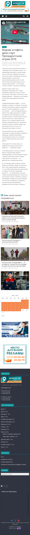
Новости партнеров (6, 422)
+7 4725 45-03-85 (5, 392)
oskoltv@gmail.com (6, 387)
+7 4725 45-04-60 (5, 400)
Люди (2, 416)
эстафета (17, 65)
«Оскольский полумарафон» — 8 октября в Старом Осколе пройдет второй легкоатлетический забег (14, 264)
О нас (2, 457)
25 (7, 310)
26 (11, 310)
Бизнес (3, 411)
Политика (3, 429)
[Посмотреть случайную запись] (27, 16)
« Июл (3, 315)
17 (3, 308)
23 (26, 308)
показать (15, 63)
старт (9, 65)
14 (19, 305)
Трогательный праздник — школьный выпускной (12, 241)
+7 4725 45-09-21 (5, 393)
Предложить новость (7, 459)
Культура (3, 414)
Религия (3, 442)
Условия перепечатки (7, 462)
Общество (4, 424)
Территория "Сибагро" (8, 436)
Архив (2, 409)
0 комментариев (14, 221)
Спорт (4, 47)
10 (3, 305)
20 (15, 308)
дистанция (4, 63)
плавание (10, 63)
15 (23, 305)
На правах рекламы (6, 419)
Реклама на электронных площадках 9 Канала (13, 464)
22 (23, 308)
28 (19, 310)
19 (11, 308)
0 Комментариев (19, 62)
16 (26, 305)
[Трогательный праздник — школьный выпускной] (15, 226)
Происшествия (5, 439)
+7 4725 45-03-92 (5, 398)
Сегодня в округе (5, 444)
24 (3, 310)
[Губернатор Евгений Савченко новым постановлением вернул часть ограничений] (15, 202)
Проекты (3, 432)
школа (13, 65)
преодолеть (5, 65)
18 (7, 308)
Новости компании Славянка (10, 434)
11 (7, 305)
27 (15, 310)
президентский (21, 63)
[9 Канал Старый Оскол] (2, 16)
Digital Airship (12, 528)
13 (15, 305)
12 (11, 305)
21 (19, 308)
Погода (3, 427)
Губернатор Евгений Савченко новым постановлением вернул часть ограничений (13, 218)
